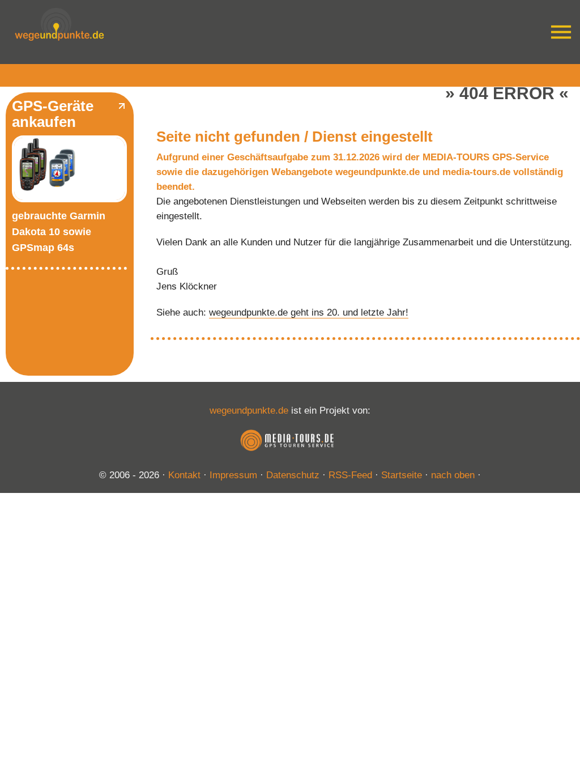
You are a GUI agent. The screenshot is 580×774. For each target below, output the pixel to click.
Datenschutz (292, 475)
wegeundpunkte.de (249, 410)
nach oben (453, 475)
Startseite (401, 475)
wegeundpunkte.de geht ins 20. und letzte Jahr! (308, 312)
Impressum (233, 475)
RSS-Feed (350, 475)
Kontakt (184, 475)
